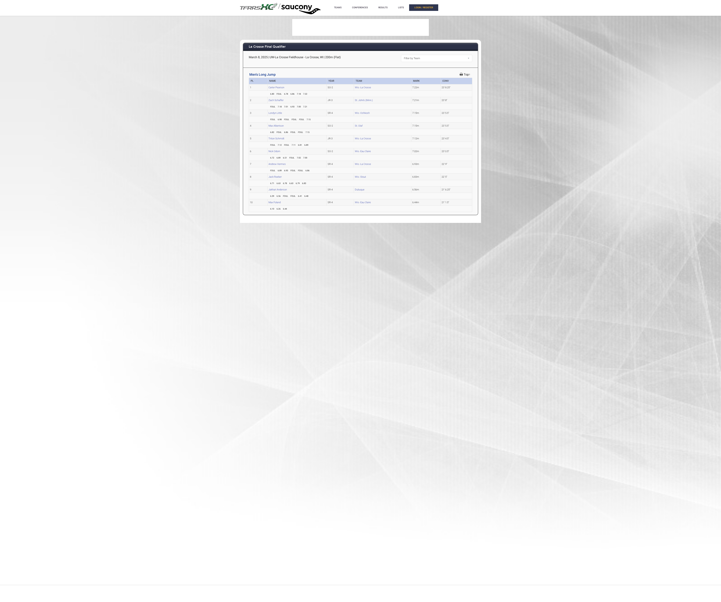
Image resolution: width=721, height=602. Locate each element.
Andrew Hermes (277, 164)
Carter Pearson (276, 87)
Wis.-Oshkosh (362, 113)
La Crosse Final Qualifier (267, 47)
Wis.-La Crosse (363, 87)
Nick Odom (274, 151)
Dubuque (359, 189)
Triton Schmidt (276, 138)
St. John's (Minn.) (364, 100)
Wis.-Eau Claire (363, 151)
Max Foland (274, 202)
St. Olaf (359, 125)
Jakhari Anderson (277, 189)
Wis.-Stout (360, 176)
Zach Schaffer (276, 100)
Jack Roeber (275, 176)
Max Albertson (276, 125)
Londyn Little (275, 113)
